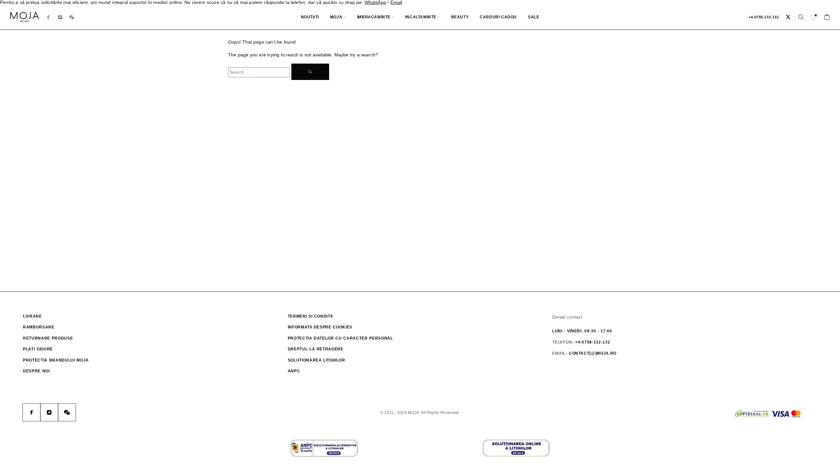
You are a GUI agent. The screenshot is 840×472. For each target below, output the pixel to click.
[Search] (801, 17)
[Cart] (827, 18)
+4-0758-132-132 (763, 17)
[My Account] (788, 17)
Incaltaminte (420, 17)
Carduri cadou (498, 17)
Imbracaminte (373, 17)
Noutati (310, 17)
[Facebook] (48, 17)
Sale (533, 17)
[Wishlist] (814, 18)
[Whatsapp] (71, 17)
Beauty (460, 17)
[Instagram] (60, 17)
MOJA (336, 17)
